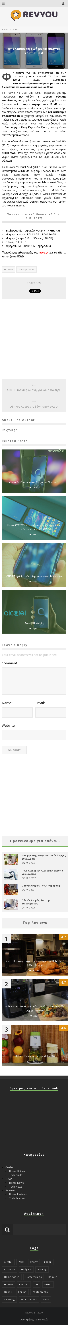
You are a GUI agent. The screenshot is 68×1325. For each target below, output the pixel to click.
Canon (48, 1262)
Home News (16, 1182)
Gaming (42, 1269)
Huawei (8, 269)
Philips (22, 1292)
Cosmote (9, 1269)
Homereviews (34, 1277)
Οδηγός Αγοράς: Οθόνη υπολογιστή (34, 406)
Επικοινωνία (42, 1319)
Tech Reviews (17, 1198)
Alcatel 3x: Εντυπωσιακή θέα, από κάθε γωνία (34, 482)
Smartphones (26, 269)
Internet (24, 1284)
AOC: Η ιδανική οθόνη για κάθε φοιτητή (34, 390)
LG (36, 1284)
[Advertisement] (34, 339)
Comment (9, 663)
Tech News (15, 1186)
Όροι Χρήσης (27, 1319)
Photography (40, 1292)
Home (5, 29)
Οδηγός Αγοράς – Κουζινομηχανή (41, 885)
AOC (21, 1262)
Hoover (52, 1277)
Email (40, 703)
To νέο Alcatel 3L (34, 623)
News (8, 1179)
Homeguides (11, 1277)
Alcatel (8, 1262)
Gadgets (26, 1269)
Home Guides (17, 1171)
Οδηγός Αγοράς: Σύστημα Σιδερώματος (36, 902)
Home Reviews (18, 1194)
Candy (34, 1262)
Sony (46, 1299)
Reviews (10, 1190)
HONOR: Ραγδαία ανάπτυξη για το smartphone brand (34, 576)
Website (8, 725)
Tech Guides (16, 1175)
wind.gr (44, 252)
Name (7, 703)
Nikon (47, 1284)
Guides (9, 1167)
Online (8, 1292)
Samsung (9, 1299)
